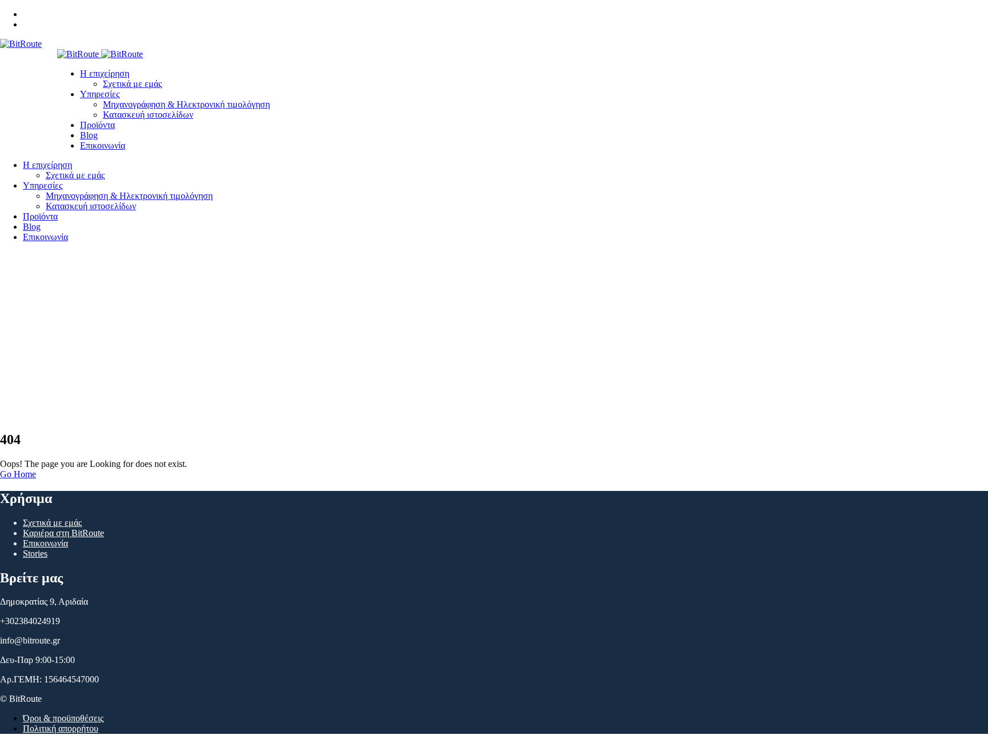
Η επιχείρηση (104, 73)
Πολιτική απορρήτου (60, 728)
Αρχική (36, 344)
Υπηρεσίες (99, 94)
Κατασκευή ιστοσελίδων (148, 114)
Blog (89, 135)
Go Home (18, 474)
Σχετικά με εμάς (132, 84)
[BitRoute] (21, 44)
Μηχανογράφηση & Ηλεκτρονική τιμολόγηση (186, 104)
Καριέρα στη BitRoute (63, 533)
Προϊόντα (97, 125)
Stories (35, 553)
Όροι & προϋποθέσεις (63, 718)
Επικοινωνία (102, 145)
